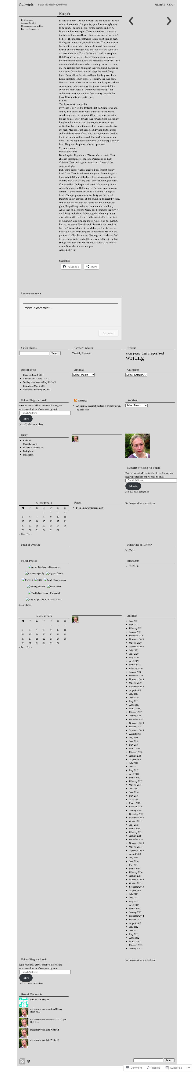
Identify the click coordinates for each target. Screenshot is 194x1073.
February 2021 (135, 628)
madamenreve (36, 1008)
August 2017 (135, 759)
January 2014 (135, 875)
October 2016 (135, 784)
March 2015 (134, 828)
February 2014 (135, 872)
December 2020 (136, 635)
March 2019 (134, 708)
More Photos (25, 604)
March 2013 (134, 908)
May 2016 (133, 795)
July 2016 (133, 788)
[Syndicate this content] (75, 400)
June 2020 (133, 653)
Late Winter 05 (52, 1029)
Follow (26, 418)
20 (30, 525)
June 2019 (133, 697)
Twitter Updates (83, 348)
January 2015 (135, 835)
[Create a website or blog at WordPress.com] (28, 1061)
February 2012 (135, 944)
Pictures (82, 400)
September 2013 (136, 886)
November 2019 (136, 679)
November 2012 (136, 915)
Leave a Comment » (30, 28)
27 (30, 529)
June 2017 (133, 766)
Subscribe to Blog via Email (143, 468)
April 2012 (134, 937)
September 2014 (136, 850)
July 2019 (133, 693)
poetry (33, 25)
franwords (26, 4)
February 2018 (135, 751)
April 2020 (134, 660)
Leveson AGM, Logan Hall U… (48, 1020)
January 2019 (135, 715)
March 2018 (134, 748)
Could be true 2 (30, 378)
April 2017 (134, 773)
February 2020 (135, 668)
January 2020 (135, 671)
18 (65, 520)
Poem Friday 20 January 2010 (89, 507)
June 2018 (133, 741)
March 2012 (134, 941)
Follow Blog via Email (34, 400)
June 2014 (133, 861)
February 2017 (135, 781)
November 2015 (136, 817)
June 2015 (133, 824)
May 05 (45, 999)
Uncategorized (153, 353)
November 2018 (136, 722)
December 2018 (136, 719)
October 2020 (135, 642)
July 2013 (133, 893)
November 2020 (136, 639)
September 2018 (136, 730)
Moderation (28, 389)
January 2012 (135, 948)
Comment (108, 333)
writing (40, 25)
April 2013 (134, 904)
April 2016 (134, 799)
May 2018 (133, 744)
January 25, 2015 (29, 22)
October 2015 (135, 821)
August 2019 (135, 690)
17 (58, 520)
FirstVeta (34, 999)
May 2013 (133, 901)
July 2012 (133, 926)
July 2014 (133, 857)
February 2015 (135, 832)
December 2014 (136, 839)
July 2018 (133, 737)
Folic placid (28, 385)
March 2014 (134, 868)
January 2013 (135, 912)
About (171, 4)
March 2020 (134, 664)
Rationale (27, 374)
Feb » (29, 533)
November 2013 (136, 879)
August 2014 (135, 853)
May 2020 (133, 657)
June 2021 (133, 620)
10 (58, 516)
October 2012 (135, 919)
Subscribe (133, 486)
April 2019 (134, 704)
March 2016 (134, 802)
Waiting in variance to (33, 382)
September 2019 (136, 686)
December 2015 (136, 813)
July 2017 (133, 762)
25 (65, 525)
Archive (160, 4)
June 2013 (133, 897)
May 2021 (133, 624)
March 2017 (134, 777)
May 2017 (133, 770)
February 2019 (135, 711)
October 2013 (135, 883)
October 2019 (135, 682)
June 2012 (133, 930)
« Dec (22, 533)
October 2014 (135, 846)
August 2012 (135, 923)
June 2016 (133, 792)
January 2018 (135, 755)
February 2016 (135, 806)
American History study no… (46, 1010)
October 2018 (135, 726)
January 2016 (135, 810)
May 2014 (133, 864)
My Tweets (130, 549)
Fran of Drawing (30, 545)
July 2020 (133, 650)
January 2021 (135, 631)
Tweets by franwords (81, 353)
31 (58, 529)
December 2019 (136, 675)
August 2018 (135, 733)
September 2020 (136, 646)
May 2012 (133, 934)
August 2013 (135, 890)
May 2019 (133, 701)
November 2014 (136, 842)
